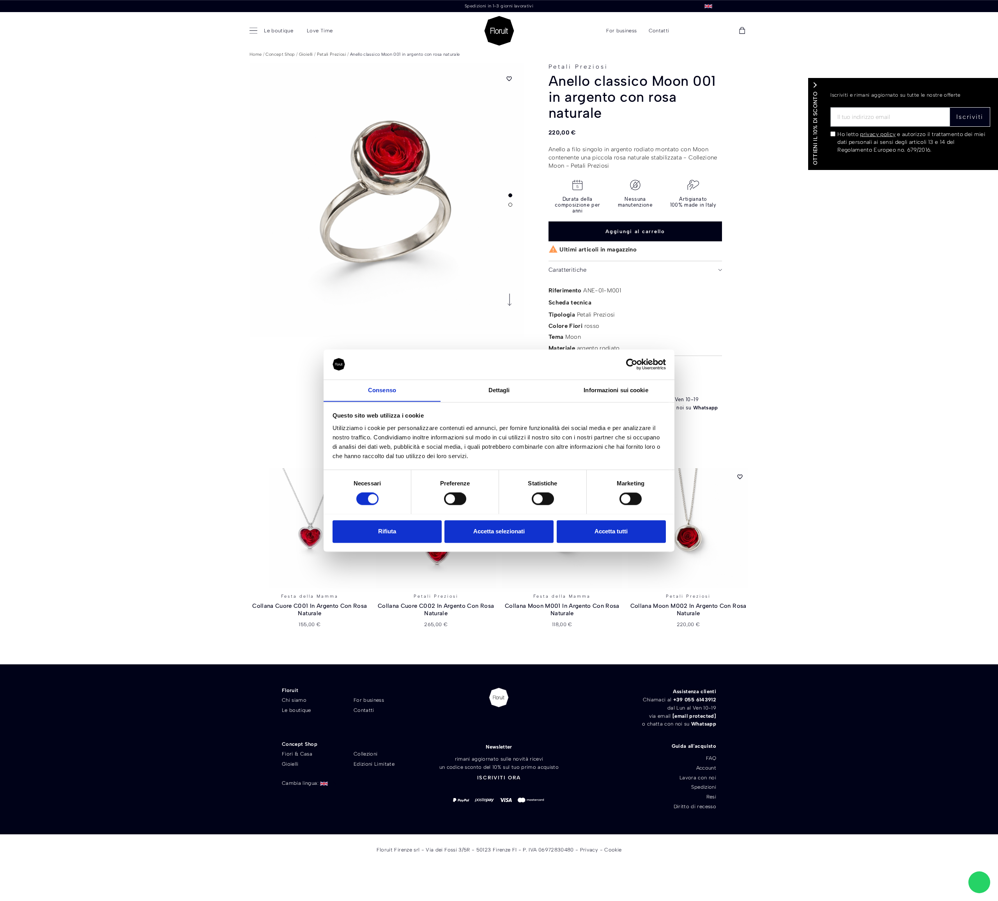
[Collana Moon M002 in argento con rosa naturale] (688, 528)
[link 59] (724, 31)
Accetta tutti (611, 531)
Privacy (589, 850)
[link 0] (632, 364)
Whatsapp (705, 408)
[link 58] (706, 31)
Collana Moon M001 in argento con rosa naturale (562, 609)
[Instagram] (512, 724)
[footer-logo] (499, 697)
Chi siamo (294, 700)
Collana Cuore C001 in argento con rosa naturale (309, 609)
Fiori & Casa (297, 754)
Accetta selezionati (499, 531)
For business (369, 700)
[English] (708, 6)
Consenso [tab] (382, 390)
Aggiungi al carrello (635, 231)
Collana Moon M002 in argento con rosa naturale (688, 609)
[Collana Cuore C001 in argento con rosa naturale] (310, 528)
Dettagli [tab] (499, 390)
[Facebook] (485, 724)
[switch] (455, 498)
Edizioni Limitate (374, 764)
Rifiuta (387, 531)
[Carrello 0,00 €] (742, 31)
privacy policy (877, 134)
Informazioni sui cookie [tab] (616, 390)
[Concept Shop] (255, 31)
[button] (687, 31)
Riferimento (565, 290)
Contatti (364, 710)
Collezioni (366, 754)
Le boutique (296, 710)
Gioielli (290, 764)
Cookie (612, 850)
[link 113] (979, 882)
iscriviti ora (499, 778)
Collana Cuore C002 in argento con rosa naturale (436, 609)
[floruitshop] (499, 31)
